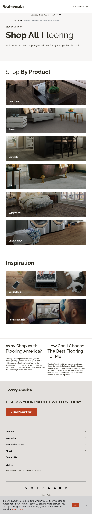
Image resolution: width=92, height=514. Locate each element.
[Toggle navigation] (86, 6)
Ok (75, 505)
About (9, 451)
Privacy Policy (45, 495)
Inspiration (11, 438)
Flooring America (12, 20)
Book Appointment (22, 412)
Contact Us (11, 457)
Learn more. (18, 509)
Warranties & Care (15, 444)
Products (10, 431)
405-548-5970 (78, 7)
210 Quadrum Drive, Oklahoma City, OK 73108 (23, 471)
